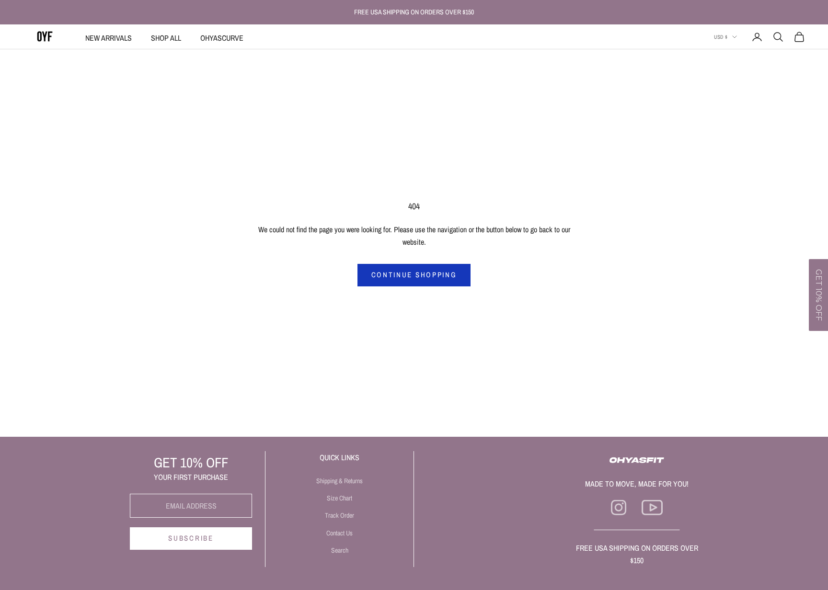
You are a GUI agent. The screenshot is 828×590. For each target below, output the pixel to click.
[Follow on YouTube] (652, 507)
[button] (818, 295)
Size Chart (339, 498)
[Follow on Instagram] (618, 507)
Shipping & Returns (339, 481)
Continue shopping (414, 275)
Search (339, 550)
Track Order (339, 515)
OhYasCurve (221, 38)
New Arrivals (108, 38)
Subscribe (190, 538)
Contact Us (339, 533)
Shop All (166, 38)
